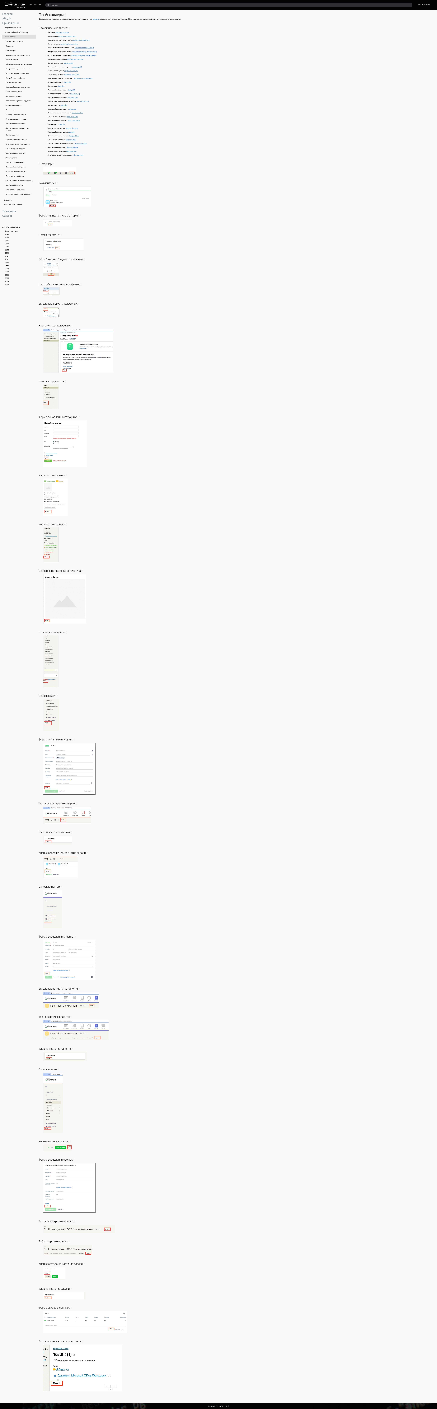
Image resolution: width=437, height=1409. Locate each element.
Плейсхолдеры (10, 37)
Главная (7, 14)
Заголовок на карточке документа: (19, 194)
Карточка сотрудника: (14, 92)
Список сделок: (11, 158)
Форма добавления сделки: (16, 167)
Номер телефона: (12, 60)
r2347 (7, 240)
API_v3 (6, 18)
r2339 (7, 265)
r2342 (7, 256)
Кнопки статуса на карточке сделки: (19, 180)
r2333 (7, 284)
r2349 (7, 234)
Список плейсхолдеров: (14, 41)
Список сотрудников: (14, 82)
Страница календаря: (14, 105)
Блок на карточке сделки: (15, 185)
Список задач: (11, 110)
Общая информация (12, 28)
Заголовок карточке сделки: (16, 171)
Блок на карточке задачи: (15, 123)
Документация (35, 4)
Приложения (10, 23)
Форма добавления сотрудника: (18, 87)
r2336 (7, 275)
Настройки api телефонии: (15, 78)
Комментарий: (11, 50)
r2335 (7, 278)
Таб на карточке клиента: (15, 149)
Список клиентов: (12, 135)
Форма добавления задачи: (16, 114)
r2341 (7, 259)
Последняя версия (11, 231)
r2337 (7, 272)
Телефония (9, 211)
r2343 (7, 253)
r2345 (7, 247)
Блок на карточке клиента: (16, 153)
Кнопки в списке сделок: (15, 162)
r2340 (7, 262)
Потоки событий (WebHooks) (16, 32)
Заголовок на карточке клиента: (18, 144)
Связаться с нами (423, 4)
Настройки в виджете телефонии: (18, 69)
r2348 (7, 237)
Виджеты (8, 200)
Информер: (10, 46)
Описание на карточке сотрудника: (19, 101)
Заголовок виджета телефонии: (17, 73)
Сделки (7, 215)
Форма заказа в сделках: (15, 190)
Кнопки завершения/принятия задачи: (17, 129)
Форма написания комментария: (18, 55)
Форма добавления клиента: (16, 139)
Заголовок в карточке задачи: (17, 119)
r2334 (7, 281)
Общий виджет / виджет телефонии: (19, 64)
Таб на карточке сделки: (15, 176)
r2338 (7, 269)
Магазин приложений (13, 204)
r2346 (7, 244)
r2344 (7, 250)
